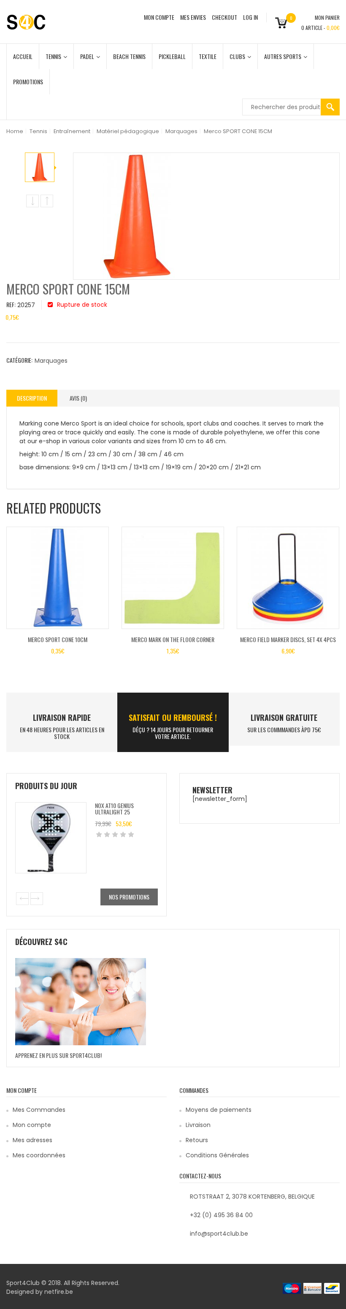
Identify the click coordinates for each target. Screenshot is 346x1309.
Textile (207, 56)
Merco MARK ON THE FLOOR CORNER (172, 639)
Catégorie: (19, 360)
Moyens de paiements (218, 1110)
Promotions (28, 81)
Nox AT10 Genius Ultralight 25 (114, 808)
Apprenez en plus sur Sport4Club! (58, 1055)
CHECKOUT (224, 17)
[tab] (31, 398)
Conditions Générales (217, 1155)
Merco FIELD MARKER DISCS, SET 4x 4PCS (288, 639)
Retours (197, 1140)
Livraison (198, 1125)
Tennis (53, 56)
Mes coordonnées (39, 1155)
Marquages (181, 131)
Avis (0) (78, 398)
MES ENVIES (193, 17)
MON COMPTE (159, 17)
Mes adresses (32, 1140)
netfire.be (58, 1292)
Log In (250, 17)
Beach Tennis (129, 56)
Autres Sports (282, 56)
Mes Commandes (39, 1110)
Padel (87, 56)
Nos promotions (129, 896)
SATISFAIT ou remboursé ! (173, 717)
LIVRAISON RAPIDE (62, 717)
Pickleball (172, 56)
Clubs (237, 56)
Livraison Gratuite (284, 717)
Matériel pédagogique (128, 131)
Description (32, 398)
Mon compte (32, 1125)
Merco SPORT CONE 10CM (57, 639)
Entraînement (72, 131)
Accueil (22, 56)
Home (14, 131)
